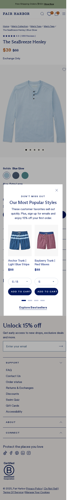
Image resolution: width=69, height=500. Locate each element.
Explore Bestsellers (33, 307)
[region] (33, 261)
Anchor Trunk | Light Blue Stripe (18, 262)
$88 (11, 269)
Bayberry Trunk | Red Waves (45, 262)
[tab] (24, 300)
